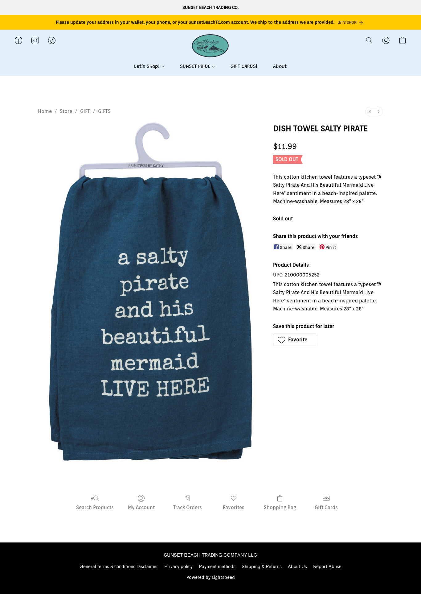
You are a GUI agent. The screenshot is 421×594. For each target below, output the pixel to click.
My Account (141, 507)
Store (66, 111)
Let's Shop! (147, 66)
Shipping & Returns (262, 566)
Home (45, 111)
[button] (210, 46)
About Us (297, 566)
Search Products (95, 507)
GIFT (85, 111)
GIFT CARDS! (244, 66)
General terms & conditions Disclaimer (119, 566)
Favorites (233, 507)
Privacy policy (178, 566)
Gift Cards (326, 507)
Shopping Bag (280, 507)
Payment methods (217, 566)
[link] (351, 22)
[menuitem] (370, 111)
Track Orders (187, 507)
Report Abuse (327, 566)
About (280, 66)
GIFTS (104, 111)
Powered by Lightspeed (210, 577)
